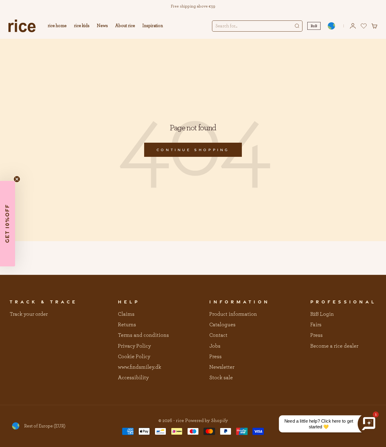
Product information (233, 314)
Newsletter (221, 367)
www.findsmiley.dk (139, 367)
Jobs (214, 346)
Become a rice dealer (334, 346)
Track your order (29, 314)
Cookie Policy (134, 356)
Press (215, 356)
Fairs (315, 324)
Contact (218, 335)
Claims (126, 314)
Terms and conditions (143, 335)
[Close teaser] (17, 179)
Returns (127, 324)
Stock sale (221, 377)
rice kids (82, 25)
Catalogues (222, 324)
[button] (7, 223)
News (102, 25)
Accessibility (133, 377)
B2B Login (322, 314)
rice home (57, 25)
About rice (125, 25)
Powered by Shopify (206, 420)
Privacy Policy (134, 346)
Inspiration (152, 25)
